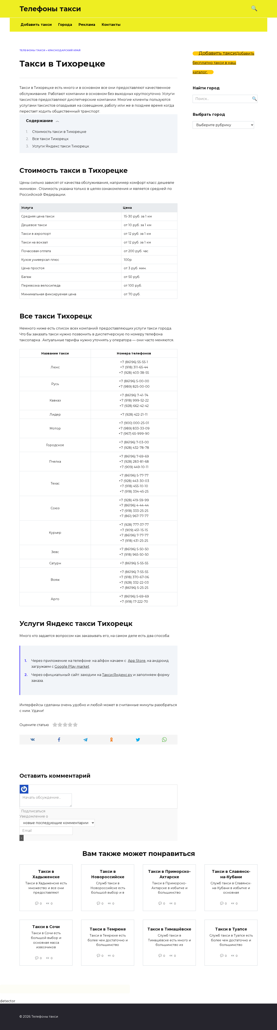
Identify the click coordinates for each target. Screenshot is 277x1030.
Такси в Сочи (46, 926)
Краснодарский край (64, 50)
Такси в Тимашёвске (169, 929)
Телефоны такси (50, 9)
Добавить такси (36, 25)
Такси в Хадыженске (46, 874)
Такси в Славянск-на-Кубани (231, 874)
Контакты (111, 25)
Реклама (87, 25)
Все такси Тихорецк (50, 139)
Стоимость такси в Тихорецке (59, 132)
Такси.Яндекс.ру (117, 675)
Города (65, 25)
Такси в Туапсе (231, 929)
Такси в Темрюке (108, 929)
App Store (136, 661)
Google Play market (72, 666)
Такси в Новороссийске (107, 874)
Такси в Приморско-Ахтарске (169, 874)
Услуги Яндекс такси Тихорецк (60, 146)
